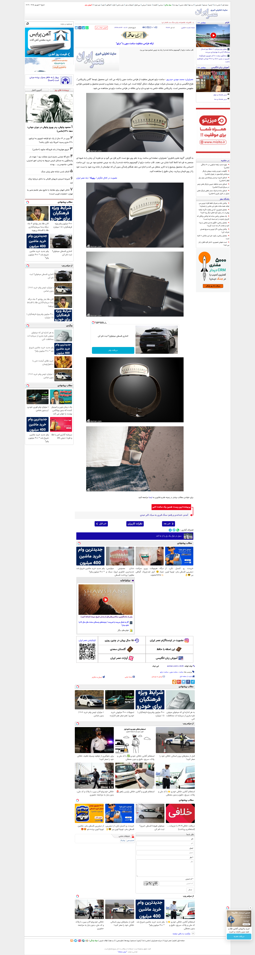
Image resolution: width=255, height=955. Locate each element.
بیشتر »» (202, 22)
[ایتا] (174, 682)
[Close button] (250, 907)
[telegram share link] (83, 27)
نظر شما (190, 834)
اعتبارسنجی (130, 840)
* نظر (191, 857)
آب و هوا (191, 5)
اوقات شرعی (183, 5)
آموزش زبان (88, 5)
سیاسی (161, 5)
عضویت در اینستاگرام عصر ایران (167, 640)
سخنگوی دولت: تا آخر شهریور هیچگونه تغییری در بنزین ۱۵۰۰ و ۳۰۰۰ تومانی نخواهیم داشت (213, 59)
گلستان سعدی (118, 649)
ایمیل (191, 848)
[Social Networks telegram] (170, 530)
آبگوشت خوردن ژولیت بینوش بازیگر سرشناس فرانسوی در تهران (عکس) (215, 172)
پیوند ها (175, 5)
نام (192, 839)
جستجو (205, 5)
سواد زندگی (168, 5)
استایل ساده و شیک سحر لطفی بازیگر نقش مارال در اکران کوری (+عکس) (213, 192)
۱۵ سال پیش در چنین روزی (119, 640)
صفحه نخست (191, 28)
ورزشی (144, 5)
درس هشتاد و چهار (220, 95)
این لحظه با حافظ (166, 649)
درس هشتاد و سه (220, 99)
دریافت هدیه (239, 936)
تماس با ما (217, 5)
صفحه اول (225, 5)
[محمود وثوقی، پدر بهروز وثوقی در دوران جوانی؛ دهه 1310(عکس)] (49, 108)
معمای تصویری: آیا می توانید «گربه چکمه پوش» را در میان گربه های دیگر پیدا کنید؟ (214, 211)
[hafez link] (135, 35)
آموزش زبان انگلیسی (167, 658)
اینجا (150, 497)
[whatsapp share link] (87, 27)
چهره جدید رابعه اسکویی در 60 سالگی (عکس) (215, 166)
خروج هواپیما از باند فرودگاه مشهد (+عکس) (50, 149)
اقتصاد (155, 5)
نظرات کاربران (135, 524)
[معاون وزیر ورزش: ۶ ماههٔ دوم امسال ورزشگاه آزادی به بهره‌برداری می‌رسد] (213, 35)
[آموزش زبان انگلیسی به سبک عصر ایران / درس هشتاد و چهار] (213, 80)
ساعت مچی (174, 672)
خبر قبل (102, 524)
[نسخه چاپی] (143, 27)
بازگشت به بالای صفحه (182, 933)
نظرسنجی (198, 5)
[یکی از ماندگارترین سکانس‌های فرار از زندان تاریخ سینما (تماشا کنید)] (106, 599)
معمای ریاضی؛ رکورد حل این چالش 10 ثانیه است (213, 237)
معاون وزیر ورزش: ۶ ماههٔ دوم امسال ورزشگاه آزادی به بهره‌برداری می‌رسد (215, 51)
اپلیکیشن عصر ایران (87, 640)
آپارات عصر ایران (119, 658)
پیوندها (127, 940)
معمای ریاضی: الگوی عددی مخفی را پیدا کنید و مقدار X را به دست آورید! (214, 224)
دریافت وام (113, 350)
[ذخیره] (148, 27)
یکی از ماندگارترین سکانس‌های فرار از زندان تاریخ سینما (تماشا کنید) (106, 617)
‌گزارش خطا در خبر (101, 28)
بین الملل (137, 5)
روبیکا (92, 178)
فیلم (103, 5)
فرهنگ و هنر (129, 5)
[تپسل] (93, 322)
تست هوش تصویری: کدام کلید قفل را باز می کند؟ (213, 244)
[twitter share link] (76, 27)
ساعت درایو (164, 672)
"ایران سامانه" (122, 952)
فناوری (183, 28)
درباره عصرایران (156, 940)
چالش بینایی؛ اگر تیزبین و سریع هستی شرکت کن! (214, 231)
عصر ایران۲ (167, 940)
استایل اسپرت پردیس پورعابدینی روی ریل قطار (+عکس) (214, 179)
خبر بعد (167, 524)
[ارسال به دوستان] (146, 27)
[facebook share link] (79, 27)
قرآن (114, 5)
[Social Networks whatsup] (177, 530)
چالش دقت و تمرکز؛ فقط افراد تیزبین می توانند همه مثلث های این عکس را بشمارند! (214, 205)
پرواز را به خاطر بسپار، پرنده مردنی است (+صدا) (44, 79)
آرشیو (210, 5)
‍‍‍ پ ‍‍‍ (153, 27)
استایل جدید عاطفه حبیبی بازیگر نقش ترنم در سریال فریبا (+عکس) (213, 185)
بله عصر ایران (82, 178)
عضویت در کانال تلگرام (107, 178)
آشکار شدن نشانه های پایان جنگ (55, 171)
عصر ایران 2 (97, 5)
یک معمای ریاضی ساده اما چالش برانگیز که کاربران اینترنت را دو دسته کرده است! (213, 218)
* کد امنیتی (189, 879)
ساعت (181, 672)
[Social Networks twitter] (174, 530)
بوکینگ (122, 840)
